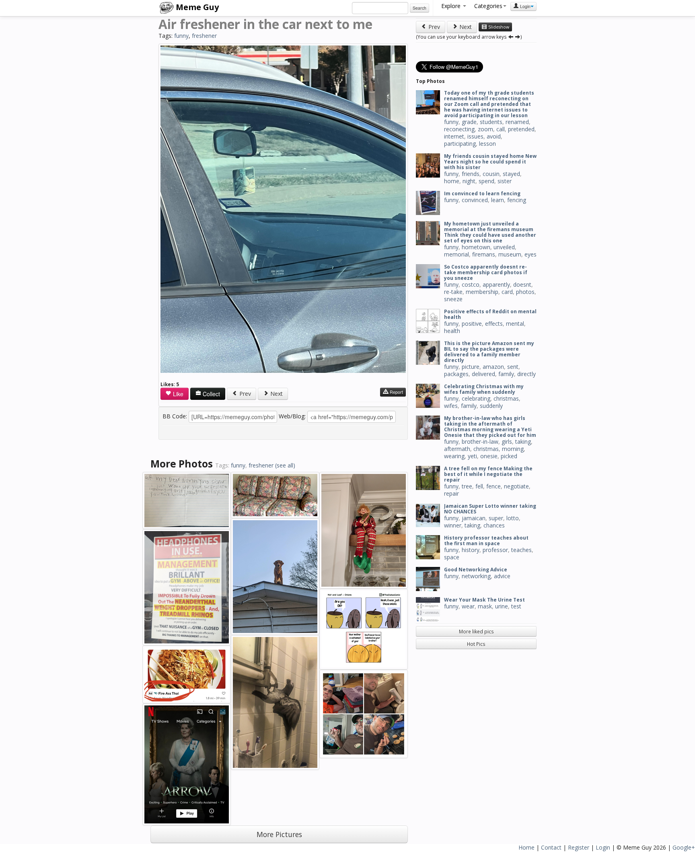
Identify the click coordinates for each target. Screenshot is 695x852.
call (500, 129)
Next (276, 393)
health (452, 331)
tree (467, 486)
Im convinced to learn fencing (482, 193)
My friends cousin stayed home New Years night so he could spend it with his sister (490, 162)
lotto (512, 518)
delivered (483, 374)
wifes (451, 405)
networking (476, 576)
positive (472, 323)
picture (470, 366)
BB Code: (174, 416)
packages (456, 374)
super (496, 518)
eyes (530, 254)
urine (501, 606)
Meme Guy (196, 7)
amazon (493, 366)
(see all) (285, 465)
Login (525, 6)
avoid (494, 136)
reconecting (459, 129)
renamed (517, 122)
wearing (454, 456)
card (507, 292)
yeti (472, 456)
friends (470, 174)
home (451, 181)
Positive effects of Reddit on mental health (490, 314)
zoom (485, 129)
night (469, 181)
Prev (244, 393)
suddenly (491, 405)
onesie (489, 456)
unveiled (504, 247)
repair (451, 493)
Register (578, 847)
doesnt (522, 284)
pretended (521, 129)
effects (494, 323)
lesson (487, 143)
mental (515, 323)
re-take (453, 292)
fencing (516, 200)
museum (509, 254)
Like (177, 394)
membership (482, 292)
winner (452, 525)
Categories (488, 6)
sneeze (453, 299)
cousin (491, 174)
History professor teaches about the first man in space (486, 540)
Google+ (683, 847)
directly (526, 374)
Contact (551, 847)
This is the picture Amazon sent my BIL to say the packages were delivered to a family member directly (489, 352)
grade (469, 122)
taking (523, 441)
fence (493, 486)
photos (525, 292)
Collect (210, 394)
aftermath (457, 449)
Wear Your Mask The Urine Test (484, 599)
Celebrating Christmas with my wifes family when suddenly (484, 389)
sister (505, 181)
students (491, 122)
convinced (475, 200)
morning (513, 449)
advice (502, 576)
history (470, 550)
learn (497, 200)
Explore (451, 6)
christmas (506, 398)
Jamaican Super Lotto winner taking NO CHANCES (490, 509)
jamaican (473, 518)
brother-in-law (480, 441)
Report (396, 392)
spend (486, 181)
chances (494, 525)
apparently (496, 284)
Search (419, 8)
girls (507, 441)
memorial (456, 254)
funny (181, 35)
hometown (476, 247)
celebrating (476, 398)
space (451, 557)
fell (479, 486)
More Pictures (279, 834)
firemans (483, 254)
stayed (511, 174)
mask (485, 606)
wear (468, 606)
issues (475, 136)
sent (512, 366)
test (516, 606)
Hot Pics (476, 644)
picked (509, 456)
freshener (204, 35)
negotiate (516, 486)
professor (495, 550)
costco (470, 284)
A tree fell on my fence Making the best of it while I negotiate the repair (488, 474)
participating (460, 143)
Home (526, 847)
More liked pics (476, 631)
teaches (521, 550)
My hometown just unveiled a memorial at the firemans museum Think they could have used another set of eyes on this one (490, 232)
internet (454, 136)
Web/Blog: (292, 416)
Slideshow (498, 27)
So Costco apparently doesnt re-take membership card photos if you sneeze (485, 272)
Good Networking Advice (475, 569)
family (506, 374)
